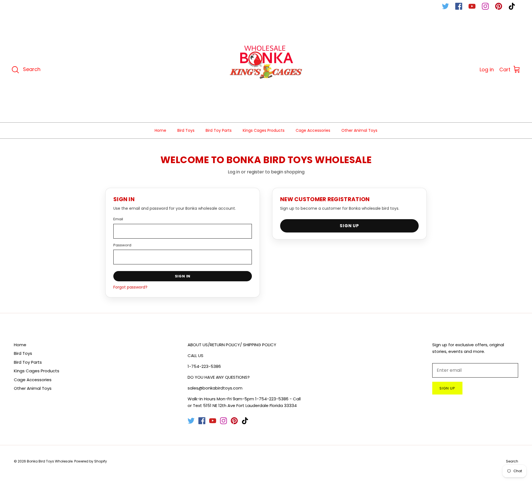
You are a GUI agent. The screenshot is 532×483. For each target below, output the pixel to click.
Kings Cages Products (264, 130)
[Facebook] (458, 6)
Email (118, 219)
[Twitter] (445, 6)
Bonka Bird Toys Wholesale (50, 461)
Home (160, 130)
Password (122, 245)
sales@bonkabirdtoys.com (215, 388)
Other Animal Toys (359, 130)
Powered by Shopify (90, 461)
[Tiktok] (511, 6)
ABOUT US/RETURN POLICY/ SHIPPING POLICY (232, 345)
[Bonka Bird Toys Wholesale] (266, 69)
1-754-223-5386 (204, 366)
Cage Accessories (313, 130)
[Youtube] (472, 6)
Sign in (183, 276)
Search (512, 461)
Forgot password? (130, 287)
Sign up (447, 388)
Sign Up (349, 226)
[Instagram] (485, 6)
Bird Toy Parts (219, 130)
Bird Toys (186, 130)
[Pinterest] (498, 6)
